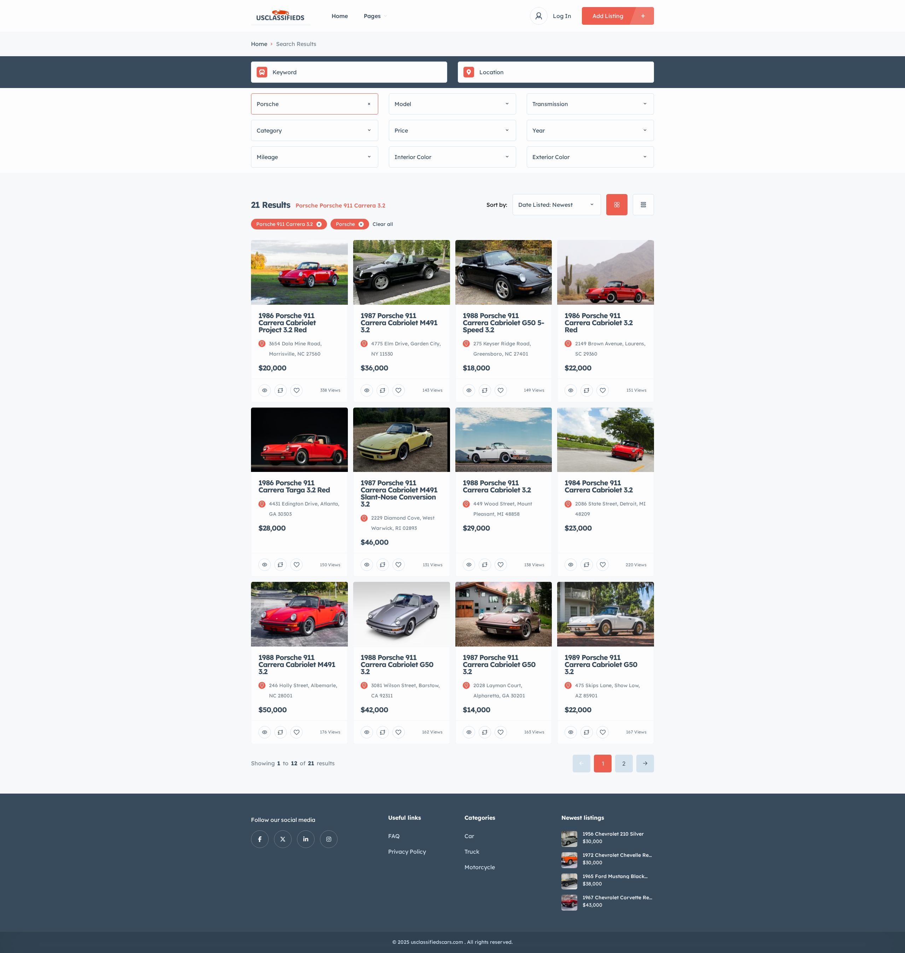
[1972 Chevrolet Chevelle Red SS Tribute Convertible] (569, 860)
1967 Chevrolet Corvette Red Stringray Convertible (617, 897)
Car (469, 836)
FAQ (394, 836)
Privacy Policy (407, 851)
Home (340, 15)
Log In (562, 15)
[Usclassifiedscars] (280, 16)
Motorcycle (480, 867)
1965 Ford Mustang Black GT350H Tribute (613, 876)
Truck (472, 851)
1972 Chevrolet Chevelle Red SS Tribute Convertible (617, 855)
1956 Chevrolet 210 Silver (613, 833)
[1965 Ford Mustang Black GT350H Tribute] (569, 881)
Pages (372, 15)
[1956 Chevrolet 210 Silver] (569, 839)
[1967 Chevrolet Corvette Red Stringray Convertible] (569, 903)
